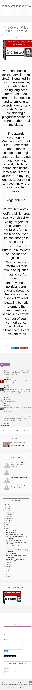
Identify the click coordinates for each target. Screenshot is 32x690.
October (8, 517)
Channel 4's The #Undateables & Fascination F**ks (15, 560)
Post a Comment (5, 425)
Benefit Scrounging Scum (17, 682)
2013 (6, 509)
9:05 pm (6, 385)
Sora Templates (13, 684)
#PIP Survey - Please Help (13, 548)
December (9, 513)
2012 (6, 511)
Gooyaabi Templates (18, 687)
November (9, 514)
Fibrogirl (6, 379)
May (7, 526)
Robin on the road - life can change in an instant (16, 238)
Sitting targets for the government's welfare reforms (16, 225)
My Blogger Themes (26, 684)
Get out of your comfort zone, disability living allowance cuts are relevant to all (16, 326)
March (8, 563)
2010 (6, 570)
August (8, 520)
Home (16, 430)
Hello (5, 399)
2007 (6, 576)
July (7, 522)
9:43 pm (6, 397)
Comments (9, 671)
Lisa (5, 387)
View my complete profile (17, 445)
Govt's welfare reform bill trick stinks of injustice (16, 266)
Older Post (26, 430)
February (8, 565)
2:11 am (6, 423)
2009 (6, 572)
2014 (6, 507)
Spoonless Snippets (11, 553)
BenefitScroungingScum (18, 443)
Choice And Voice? (11, 530)
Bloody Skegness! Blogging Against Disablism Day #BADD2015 (18, 464)
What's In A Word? (16, 470)
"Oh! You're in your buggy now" (14, 540)
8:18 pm (6, 404)
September (9, 518)
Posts (7, 668)
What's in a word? (15, 209)
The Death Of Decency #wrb (19, 477)
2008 (6, 574)
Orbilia (6, 406)
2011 (6, 568)
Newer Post (6, 430)
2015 (6, 505)
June (7, 524)
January (8, 566)
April (7, 528)
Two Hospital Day (11, 532)
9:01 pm (6, 377)
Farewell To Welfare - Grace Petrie (15, 546)
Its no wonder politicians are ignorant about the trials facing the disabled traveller (16, 290)
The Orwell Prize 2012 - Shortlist (14, 534)
